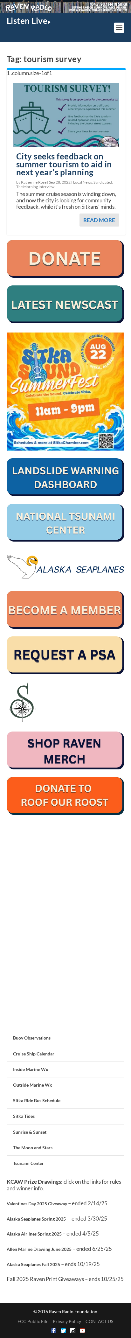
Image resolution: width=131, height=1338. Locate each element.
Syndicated (102, 182)
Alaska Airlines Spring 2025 (34, 1233)
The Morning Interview (35, 186)
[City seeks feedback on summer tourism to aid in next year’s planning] (66, 115)
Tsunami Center (28, 1163)
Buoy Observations (32, 1037)
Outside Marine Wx (32, 1085)
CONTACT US (99, 1321)
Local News (82, 182)
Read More (99, 220)
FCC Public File (32, 1321)
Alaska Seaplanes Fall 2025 (33, 1264)
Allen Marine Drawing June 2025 (39, 1249)
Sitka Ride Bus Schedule (36, 1100)
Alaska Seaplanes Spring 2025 (36, 1219)
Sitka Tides (24, 1116)
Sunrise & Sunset (29, 1132)
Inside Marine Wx (30, 1069)
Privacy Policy (67, 1321)
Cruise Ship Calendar (33, 1053)
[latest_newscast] (66, 321)
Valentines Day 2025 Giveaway (37, 1203)
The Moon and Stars (32, 1147)
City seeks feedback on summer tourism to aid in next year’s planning (64, 164)
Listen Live (27, 21)
